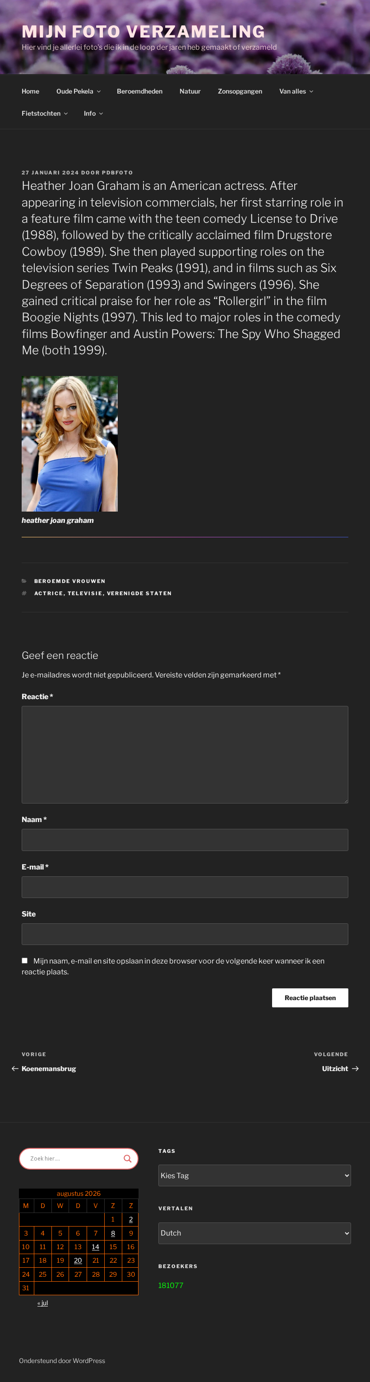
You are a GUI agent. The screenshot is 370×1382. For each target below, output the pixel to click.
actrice (49, 593)
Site (29, 914)
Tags (167, 1151)
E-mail (35, 867)
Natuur (190, 91)
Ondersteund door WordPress (62, 1360)
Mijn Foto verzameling (143, 32)
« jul (42, 1303)
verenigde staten (139, 593)
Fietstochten (41, 113)
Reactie (37, 696)
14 (95, 1246)
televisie (85, 593)
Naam (34, 819)
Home (30, 91)
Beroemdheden (139, 91)
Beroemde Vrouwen (70, 581)
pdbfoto (118, 172)
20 (78, 1260)
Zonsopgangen (240, 91)
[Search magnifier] (127, 1158)
